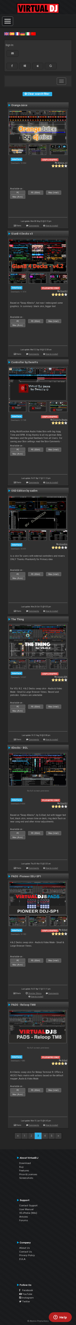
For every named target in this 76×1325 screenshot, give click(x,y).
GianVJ (63, 291)
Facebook (26, 1290)
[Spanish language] (12, 33)
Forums (23, 1220)
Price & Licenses (28, 1174)
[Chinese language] (33, 33)
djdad (64, 930)
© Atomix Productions (38, 1321)
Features (24, 1170)
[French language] (17, 33)
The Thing (17, 619)
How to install (51, 225)
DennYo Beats (60, 419)
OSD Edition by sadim (24, 490)
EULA (22, 1259)
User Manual (26, 1209)
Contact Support (28, 1205)
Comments (34, 225)
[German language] (22, 33)
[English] (6, 33)
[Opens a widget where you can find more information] (60, 1317)
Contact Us (25, 1251)
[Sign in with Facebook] (12, 66)
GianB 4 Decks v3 (22, 233)
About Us (24, 1247)
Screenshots (26, 1177)
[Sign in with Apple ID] (37, 66)
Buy (21, 1166)
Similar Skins (35, 993)
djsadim (63, 544)
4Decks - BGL (19, 747)
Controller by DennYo (24, 362)
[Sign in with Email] (12, 53)
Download (25, 1163)
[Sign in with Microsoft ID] (25, 66)
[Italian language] (28, 33)
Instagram (27, 1297)
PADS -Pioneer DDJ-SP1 (26, 876)
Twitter (26, 1301)
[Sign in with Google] (51, 66)
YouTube (27, 1294)
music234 (62, 677)
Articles (23, 1216)
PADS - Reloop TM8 (23, 1004)
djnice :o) (62, 162)
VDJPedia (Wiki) (28, 1212)
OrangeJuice (19, 105)
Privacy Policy (27, 1255)
